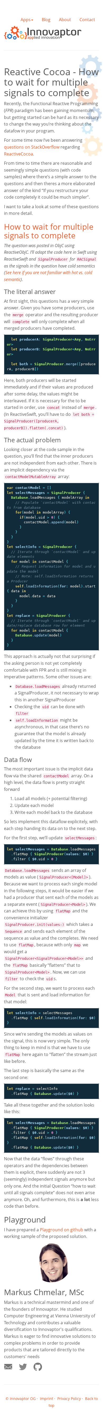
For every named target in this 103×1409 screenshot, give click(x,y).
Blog (46, 20)
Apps (26, 20)
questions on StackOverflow (31, 147)
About (65, 20)
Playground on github (61, 1230)
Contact (87, 20)
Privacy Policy (69, 1398)
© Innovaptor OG (21, 1398)
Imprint (46, 1398)
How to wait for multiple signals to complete (48, 231)
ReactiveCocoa (18, 154)
